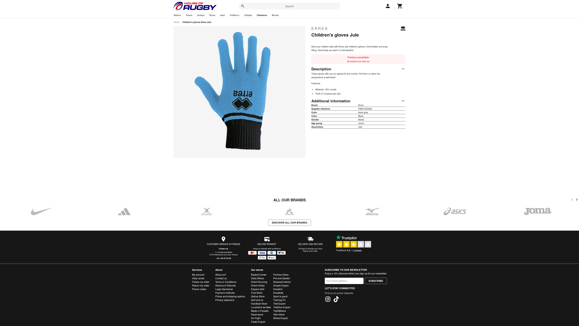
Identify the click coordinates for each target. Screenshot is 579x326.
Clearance (262, 15)
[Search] (243, 6)
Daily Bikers (257, 278)
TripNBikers (279, 311)
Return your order (310, 251)
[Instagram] (328, 299)
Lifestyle (248, 15)
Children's (234, 15)
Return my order (200, 285)
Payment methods (225, 292)
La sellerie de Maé (261, 307)
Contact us (223, 248)
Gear (222, 15)
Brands (275, 15)
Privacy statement (224, 300)
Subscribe (376, 281)
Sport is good (280, 296)
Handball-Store (259, 303)
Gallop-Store (258, 296)
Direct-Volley (258, 285)
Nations (177, 15)
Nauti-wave (257, 314)
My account (198, 274)
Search (289, 6)
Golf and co (257, 300)
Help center (198, 278)
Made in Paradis (260, 311)
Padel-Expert (258, 321)
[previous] (572, 200)
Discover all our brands (289, 222)
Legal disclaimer (224, 289)
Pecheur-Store (281, 274)
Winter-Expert (280, 318)
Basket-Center (258, 274)
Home (176, 22)
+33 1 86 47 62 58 (223, 258)
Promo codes (199, 289)
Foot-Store (256, 292)
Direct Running (259, 282)
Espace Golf (257, 289)
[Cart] (400, 6)
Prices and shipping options (230, 296)
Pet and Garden (281, 278)
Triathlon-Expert (281, 307)
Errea (319, 28)
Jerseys (200, 15)
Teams (189, 15)
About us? (220, 274)
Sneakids (278, 292)
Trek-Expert (279, 303)
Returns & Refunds (225, 285)
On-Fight (255, 318)
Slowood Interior (282, 282)
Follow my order (200, 282)
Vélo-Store (279, 314)
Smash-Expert (280, 285)
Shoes (212, 15)
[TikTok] (336, 299)
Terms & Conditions (225, 282)
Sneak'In (278, 289)
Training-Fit (279, 300)
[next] (577, 200)
